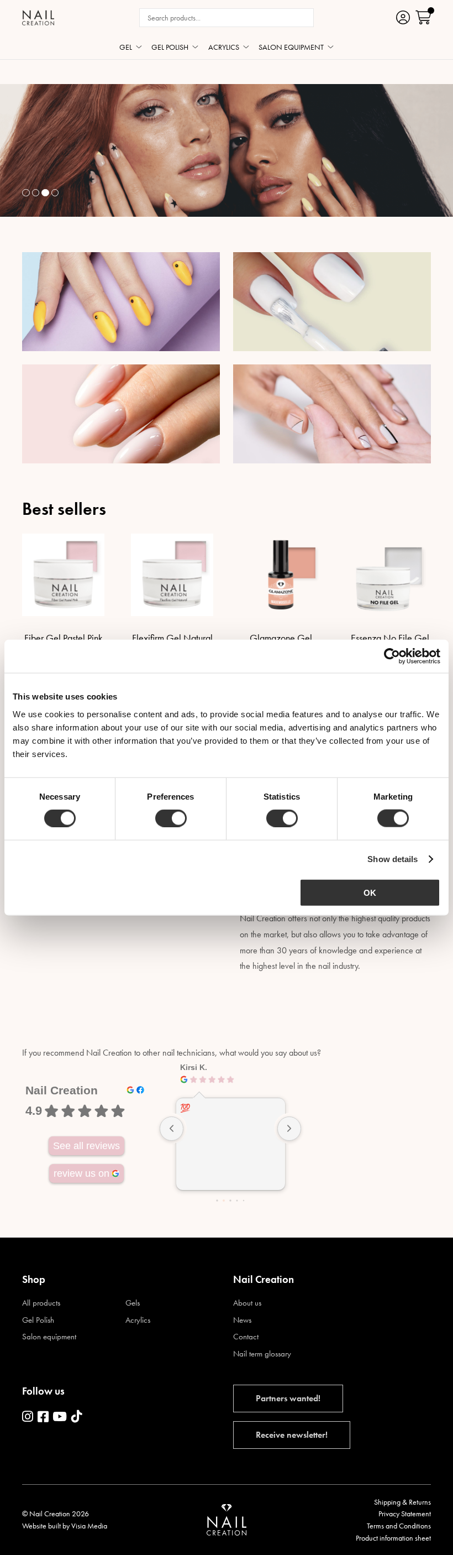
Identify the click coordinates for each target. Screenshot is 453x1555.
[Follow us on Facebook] (43, 1417)
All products (41, 1303)
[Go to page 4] (243, 1200)
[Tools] (332, 413)
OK (370, 892)
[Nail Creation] (38, 17)
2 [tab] (36, 193)
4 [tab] (55, 193)
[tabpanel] (226, 150)
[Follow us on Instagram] (27, 1417)
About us (247, 1303)
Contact (246, 1337)
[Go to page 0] (217, 1201)
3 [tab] (45, 193)
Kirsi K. (193, 1067)
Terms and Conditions (399, 1526)
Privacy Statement (404, 1514)
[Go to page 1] (224, 1201)
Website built (41, 1526)
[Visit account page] (403, 17)
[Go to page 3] (237, 1201)
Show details (392, 859)
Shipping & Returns (402, 1502)
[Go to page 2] (230, 1201)
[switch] (171, 818)
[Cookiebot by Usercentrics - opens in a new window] (392, 656)
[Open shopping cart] (423, 17)
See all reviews (86, 1145)
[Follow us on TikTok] (76, 1417)
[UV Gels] (121, 301)
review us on (81, 1173)
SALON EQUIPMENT (291, 47)
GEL (125, 47)
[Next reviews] (289, 1128)
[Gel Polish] (332, 301)
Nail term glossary (262, 1354)
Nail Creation (61, 1090)
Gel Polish (38, 1320)
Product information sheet (393, 1538)
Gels (132, 1303)
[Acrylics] (121, 413)
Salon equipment (49, 1337)
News (242, 1320)
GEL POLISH (169, 47)
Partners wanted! (288, 1398)
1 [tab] (26, 193)
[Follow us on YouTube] (59, 1417)
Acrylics (137, 1320)
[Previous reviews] (172, 1128)
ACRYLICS (223, 47)
